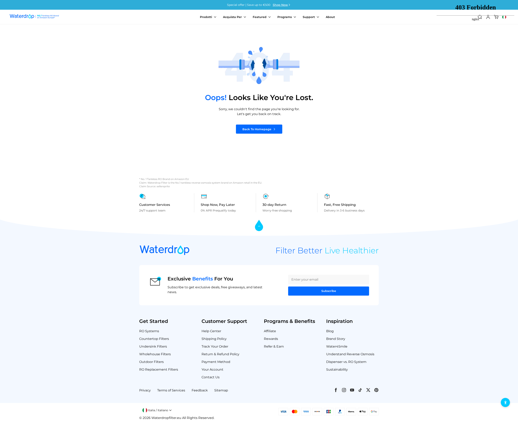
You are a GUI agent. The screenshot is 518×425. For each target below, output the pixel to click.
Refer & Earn (274, 346)
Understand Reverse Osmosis (350, 354)
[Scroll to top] (259, 226)
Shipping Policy (214, 339)
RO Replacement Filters (158, 369)
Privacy (145, 390)
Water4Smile (336, 346)
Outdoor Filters (151, 362)
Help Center (211, 331)
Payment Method (216, 362)
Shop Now (280, 5)
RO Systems (149, 331)
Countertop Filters (154, 339)
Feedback (200, 390)
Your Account (212, 369)
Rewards (271, 339)
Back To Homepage (256, 129)
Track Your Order (215, 346)
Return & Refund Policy (220, 354)
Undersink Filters (153, 346)
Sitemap (221, 390)
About (330, 17)
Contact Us (211, 377)
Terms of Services (171, 390)
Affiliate (270, 331)
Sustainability (337, 369)
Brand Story (335, 339)
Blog (330, 331)
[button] (157, 410)
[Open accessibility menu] (505, 402)
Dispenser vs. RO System (346, 362)
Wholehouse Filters (155, 354)
